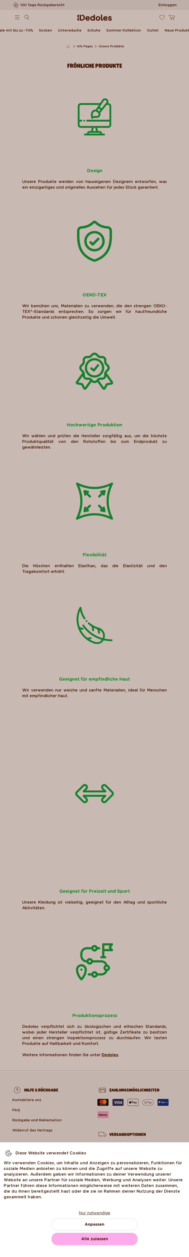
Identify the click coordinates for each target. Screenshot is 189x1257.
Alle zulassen (94, 1239)
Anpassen (94, 1224)
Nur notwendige (94, 1213)
